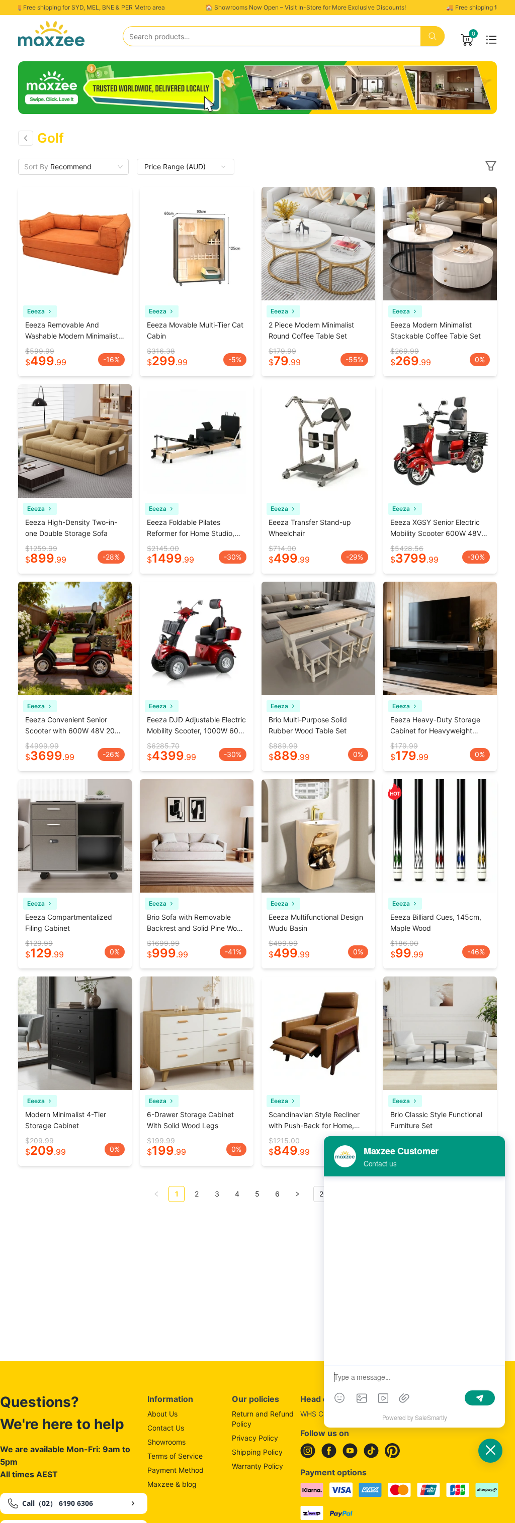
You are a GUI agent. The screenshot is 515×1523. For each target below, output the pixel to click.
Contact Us (165, 1428)
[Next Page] (297, 1194)
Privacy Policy (255, 1438)
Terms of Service (175, 1456)
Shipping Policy (257, 1452)
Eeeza (36, 311)
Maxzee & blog (172, 1484)
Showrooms (166, 1442)
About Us (162, 1413)
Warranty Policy (257, 1466)
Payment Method (175, 1470)
